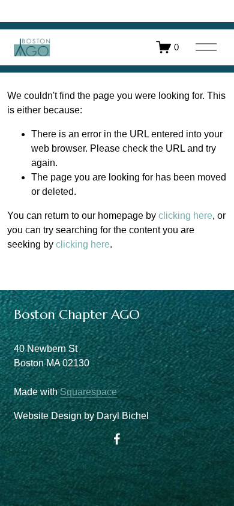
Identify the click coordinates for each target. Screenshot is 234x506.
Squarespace (88, 392)
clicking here (185, 215)
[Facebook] (117, 439)
